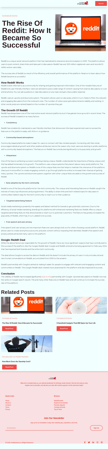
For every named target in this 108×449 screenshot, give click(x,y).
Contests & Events (9, 16)
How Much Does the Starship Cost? (16, 361)
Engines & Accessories (61, 403)
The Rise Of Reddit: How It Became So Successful (22, 323)
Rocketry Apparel (59, 405)
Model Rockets (58, 400)
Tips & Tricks (58, 409)
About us (8, 403)
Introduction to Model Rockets (15, 357)
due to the (46, 277)
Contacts (8, 405)
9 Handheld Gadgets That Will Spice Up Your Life (76, 323)
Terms (7, 407)
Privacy (7, 409)
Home (7, 400)
